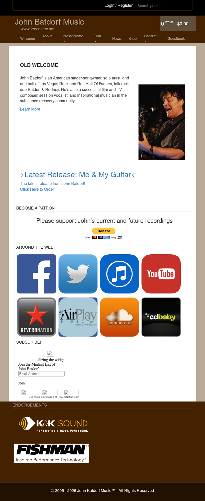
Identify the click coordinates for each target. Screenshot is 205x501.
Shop (132, 38)
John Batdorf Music (49, 21)
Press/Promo (73, 35)
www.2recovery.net (37, 29)
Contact (150, 35)
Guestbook (176, 38)
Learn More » (32, 109)
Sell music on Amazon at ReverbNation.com (54, 396)
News (116, 38)
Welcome (27, 38)
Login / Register (118, 5)
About (47, 35)
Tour (97, 35)
